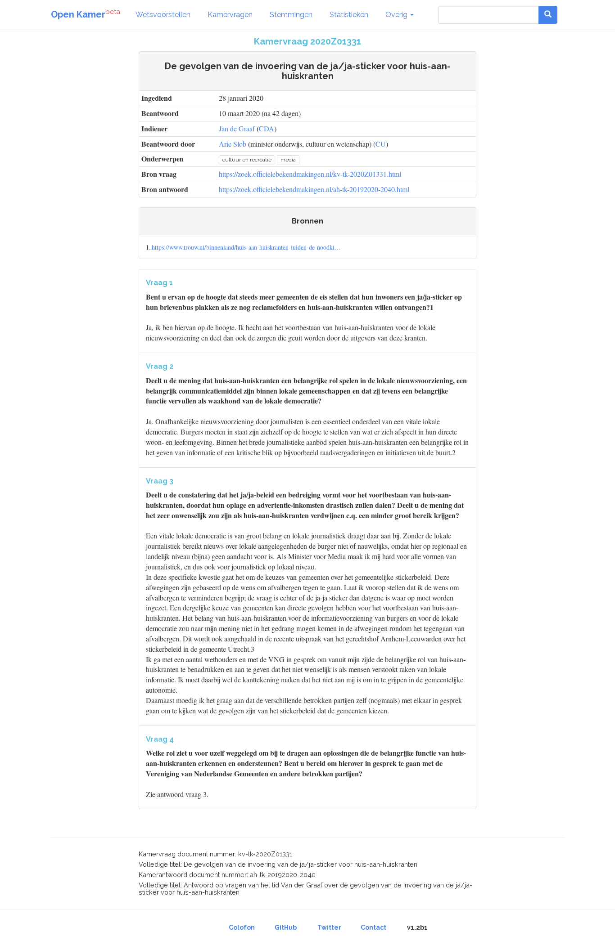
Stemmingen (291, 14)
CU (380, 143)
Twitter (329, 927)
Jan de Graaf (237, 128)
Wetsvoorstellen (163, 14)
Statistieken (349, 14)
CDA (266, 128)
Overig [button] (397, 14)
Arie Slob (232, 143)
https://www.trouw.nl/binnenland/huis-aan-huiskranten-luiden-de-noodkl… (246, 247)
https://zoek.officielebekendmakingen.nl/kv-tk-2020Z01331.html (310, 174)
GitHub (286, 927)
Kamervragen (230, 14)
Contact (373, 927)
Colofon (242, 927)
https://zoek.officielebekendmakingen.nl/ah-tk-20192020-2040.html (314, 189)
